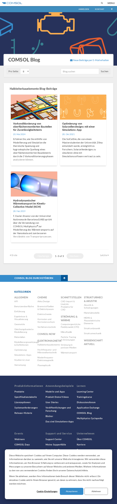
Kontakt (99, 9)
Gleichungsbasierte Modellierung (24, 330)
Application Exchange (88, 407)
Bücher (49, 416)
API (16, 301)
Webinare (19, 439)
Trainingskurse (84, 396)
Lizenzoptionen (22, 402)
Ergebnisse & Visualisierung (21, 317)
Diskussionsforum (86, 402)
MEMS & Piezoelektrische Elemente (92, 320)
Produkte (19, 391)
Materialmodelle (91, 312)
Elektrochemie (44, 314)
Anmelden (84, 9)
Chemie (42, 297)
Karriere (81, 444)
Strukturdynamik (92, 328)
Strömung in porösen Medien (69, 346)
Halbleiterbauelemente (48, 344)
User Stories (52, 402)
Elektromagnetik (49, 340)
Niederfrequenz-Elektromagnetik (45, 358)
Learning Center (85, 391)
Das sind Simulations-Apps (60, 421)
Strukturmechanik (92, 333)
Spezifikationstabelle (25, 396)
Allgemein (21, 297)
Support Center (54, 439)
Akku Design (43, 301)
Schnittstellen (71, 297)
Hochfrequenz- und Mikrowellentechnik (47, 351)
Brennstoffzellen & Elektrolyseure (45, 307)
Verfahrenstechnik (46, 327)
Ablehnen (96, 491)
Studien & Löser (22, 360)
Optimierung (20, 350)
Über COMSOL (84, 439)
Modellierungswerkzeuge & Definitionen (26, 343)
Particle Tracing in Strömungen (68, 338)
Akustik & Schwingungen (91, 306)
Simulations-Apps (22, 355)
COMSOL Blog (84, 412)
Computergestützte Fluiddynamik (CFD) (71, 325)
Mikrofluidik (66, 332)
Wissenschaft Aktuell (93, 342)
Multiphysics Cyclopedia (90, 418)
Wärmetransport (69, 352)
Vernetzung (20, 365)
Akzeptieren (72, 491)
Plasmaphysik (44, 365)
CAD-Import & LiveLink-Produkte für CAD (68, 305)
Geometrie (19, 324)
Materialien (19, 337)
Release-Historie (23, 412)
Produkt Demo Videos (57, 396)
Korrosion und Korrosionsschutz (46, 320)
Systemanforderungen (26, 407)
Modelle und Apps (55, 391)
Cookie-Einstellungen (47, 491)
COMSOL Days (22, 444)
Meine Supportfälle (56, 444)
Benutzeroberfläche (24, 306)
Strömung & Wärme (69, 318)
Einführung (19, 311)
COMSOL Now (46, 334)
